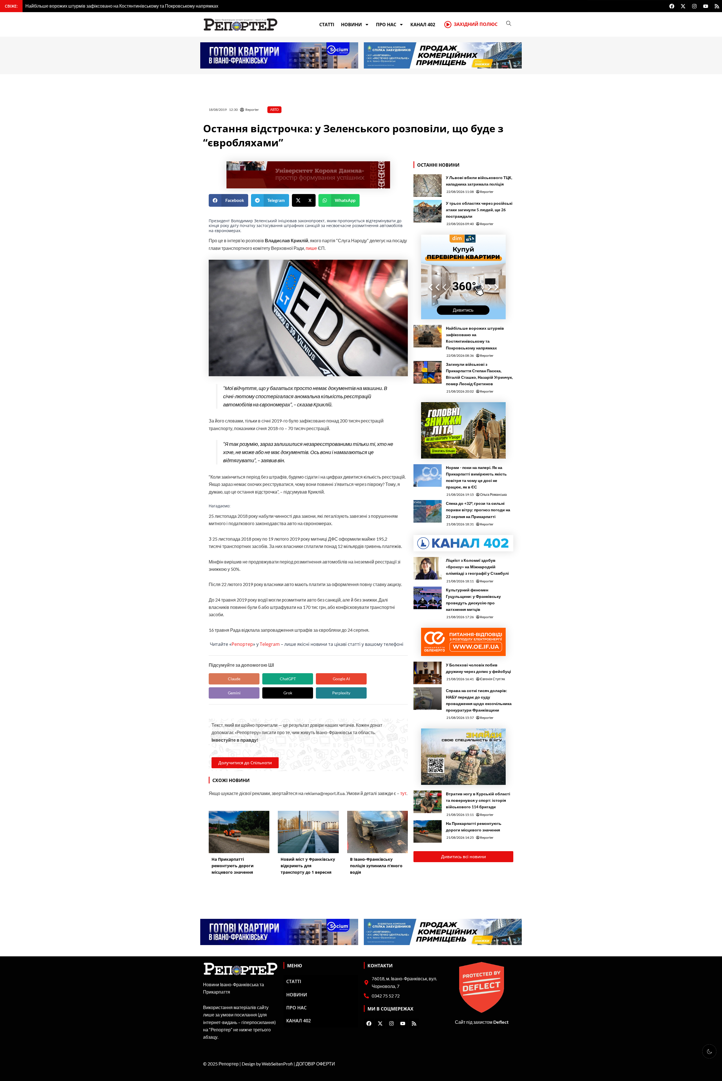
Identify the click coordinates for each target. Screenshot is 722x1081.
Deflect (501, 1022)
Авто (274, 109)
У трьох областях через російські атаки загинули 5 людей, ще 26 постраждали (479, 210)
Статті (326, 24)
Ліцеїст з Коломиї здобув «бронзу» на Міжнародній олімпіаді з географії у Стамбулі (477, 567)
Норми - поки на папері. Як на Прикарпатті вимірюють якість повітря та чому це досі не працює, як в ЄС (476, 477)
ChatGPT (288, 678)
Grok (287, 692)
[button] (228, 200)
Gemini (234, 692)
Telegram (270, 644)
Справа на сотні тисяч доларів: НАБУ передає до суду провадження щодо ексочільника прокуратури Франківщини (479, 700)
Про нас (386, 24)
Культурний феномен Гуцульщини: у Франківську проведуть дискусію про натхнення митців (473, 599)
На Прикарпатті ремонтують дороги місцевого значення (473, 826)
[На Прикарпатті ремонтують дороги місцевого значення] (427, 831)
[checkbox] (709, 1051)
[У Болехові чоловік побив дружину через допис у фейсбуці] (427, 673)
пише (311, 248)
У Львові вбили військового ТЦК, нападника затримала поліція (479, 180)
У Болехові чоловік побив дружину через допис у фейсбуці (478, 668)
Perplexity (341, 692)
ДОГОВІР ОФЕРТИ (315, 1063)
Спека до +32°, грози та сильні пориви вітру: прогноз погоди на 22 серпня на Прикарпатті (478, 510)
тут (403, 793)
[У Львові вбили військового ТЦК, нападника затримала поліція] (427, 185)
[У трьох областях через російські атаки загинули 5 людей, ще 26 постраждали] (427, 211)
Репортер (242, 644)
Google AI (341, 678)
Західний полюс (476, 24)
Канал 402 (422, 24)
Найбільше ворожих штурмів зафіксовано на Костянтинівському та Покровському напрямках (475, 338)
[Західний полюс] (448, 24)
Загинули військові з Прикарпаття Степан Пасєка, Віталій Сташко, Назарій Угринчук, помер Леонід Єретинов (479, 374)
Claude (234, 678)
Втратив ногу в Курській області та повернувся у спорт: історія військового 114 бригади (478, 800)
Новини (351, 24)
